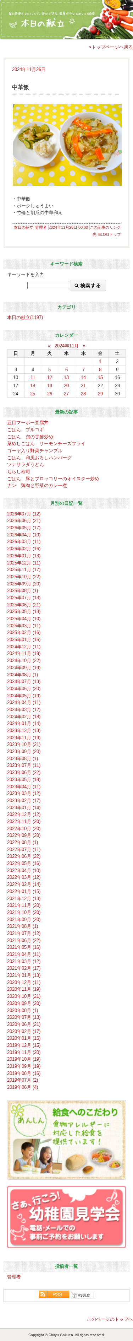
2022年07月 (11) (23, 849)
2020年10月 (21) (23, 996)
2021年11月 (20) (23, 905)
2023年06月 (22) (23, 772)
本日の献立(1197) (25, 317)
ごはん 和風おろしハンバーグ (39, 457)
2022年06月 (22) (23, 856)
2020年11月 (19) (23, 989)
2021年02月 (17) (23, 968)
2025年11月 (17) (23, 569)
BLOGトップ (109, 234)
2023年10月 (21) (23, 744)
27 (66, 393)
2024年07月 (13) (23, 681)
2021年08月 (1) (22, 926)
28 (83, 393)
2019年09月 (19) (23, 1066)
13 (66, 377)
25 (32, 393)
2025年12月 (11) (23, 563)
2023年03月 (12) (23, 793)
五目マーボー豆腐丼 (28, 422)
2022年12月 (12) (23, 814)
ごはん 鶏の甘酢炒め (30, 436)
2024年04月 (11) (23, 702)
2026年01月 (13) (23, 555)
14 (83, 377)
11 (33, 377)
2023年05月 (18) (23, 779)
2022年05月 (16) (23, 863)
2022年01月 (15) (23, 891)
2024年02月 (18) (23, 716)
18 (32, 385)
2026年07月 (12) (23, 514)
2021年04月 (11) (23, 954)
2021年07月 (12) (23, 933)
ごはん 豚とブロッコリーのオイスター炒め (53, 478)
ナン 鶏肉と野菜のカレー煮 (37, 485)
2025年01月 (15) (23, 639)
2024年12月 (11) (23, 646)
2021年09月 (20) (23, 919)
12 (49, 377)
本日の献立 (23, 227)
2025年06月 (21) (23, 604)
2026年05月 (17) (23, 527)
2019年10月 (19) (23, 1059)
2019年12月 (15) (23, 1045)
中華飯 (20, 87)
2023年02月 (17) (23, 800)
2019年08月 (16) (23, 1073)
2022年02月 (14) (23, 884)
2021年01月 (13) (23, 975)
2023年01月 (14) (23, 807)
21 (83, 385)
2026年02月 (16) (23, 548)
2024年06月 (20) (23, 688)
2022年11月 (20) (23, 821)
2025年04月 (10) (23, 618)
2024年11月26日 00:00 (68, 227)
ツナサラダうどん (25, 464)
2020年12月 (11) (23, 982)
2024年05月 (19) (23, 695)
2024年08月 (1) (22, 674)
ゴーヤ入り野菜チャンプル (34, 450)
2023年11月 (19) (23, 737)
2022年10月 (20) (23, 828)
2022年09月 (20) (23, 835)
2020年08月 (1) (22, 1010)
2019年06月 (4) (22, 1087)
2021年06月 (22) (23, 940)
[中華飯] (66, 144)
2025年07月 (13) (23, 597)
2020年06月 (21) (23, 1024)
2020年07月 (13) (23, 1017)
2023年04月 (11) (23, 786)
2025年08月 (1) (22, 590)
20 (66, 385)
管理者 (41, 227)
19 (49, 385)
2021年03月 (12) (23, 961)
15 (100, 377)
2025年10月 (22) (23, 576)
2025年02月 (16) (23, 632)
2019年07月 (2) (22, 1080)
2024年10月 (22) (23, 660)
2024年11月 (67, 345)
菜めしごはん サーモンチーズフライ (46, 443)
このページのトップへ (110, 1319)
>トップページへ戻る (111, 47)
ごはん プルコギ (25, 429)
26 (49, 393)
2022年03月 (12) (23, 877)
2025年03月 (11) (23, 625)
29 (100, 393)
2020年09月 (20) (23, 1003)
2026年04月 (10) (23, 534)
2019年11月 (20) (23, 1052)
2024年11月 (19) (23, 653)
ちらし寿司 (18, 471)
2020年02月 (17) (23, 1031)
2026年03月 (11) (23, 541)
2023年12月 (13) (23, 730)
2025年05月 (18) (23, 611)
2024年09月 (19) (23, 667)
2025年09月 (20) (23, 583)
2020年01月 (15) (23, 1038)
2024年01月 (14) (23, 723)
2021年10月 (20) (23, 912)
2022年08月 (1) (22, 842)
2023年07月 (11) (23, 765)
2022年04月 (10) (23, 870)
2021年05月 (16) (23, 947)
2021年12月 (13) (23, 898)
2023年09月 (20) (23, 751)
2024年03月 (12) (23, 709)
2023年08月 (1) (22, 758)
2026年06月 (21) (23, 520)
